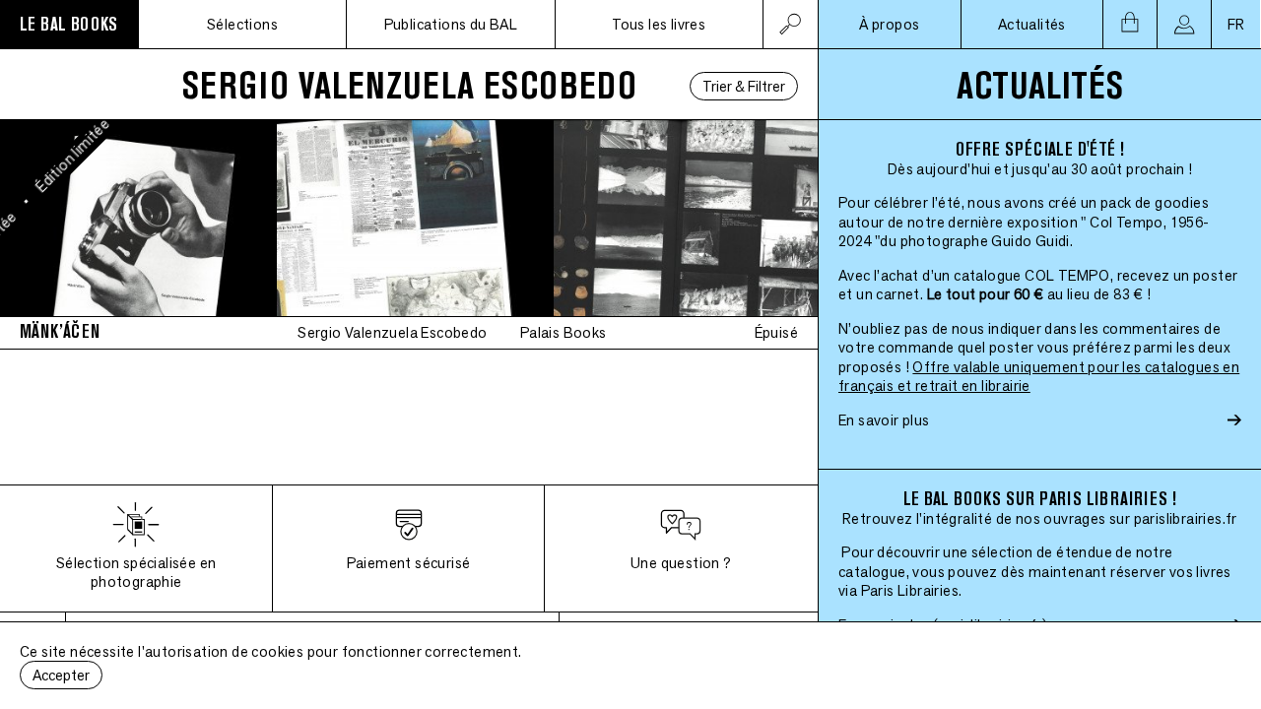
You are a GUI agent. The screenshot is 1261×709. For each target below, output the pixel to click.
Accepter (61, 675)
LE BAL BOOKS (69, 24)
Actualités (1032, 24)
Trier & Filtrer (743, 86)
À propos (889, 24)
